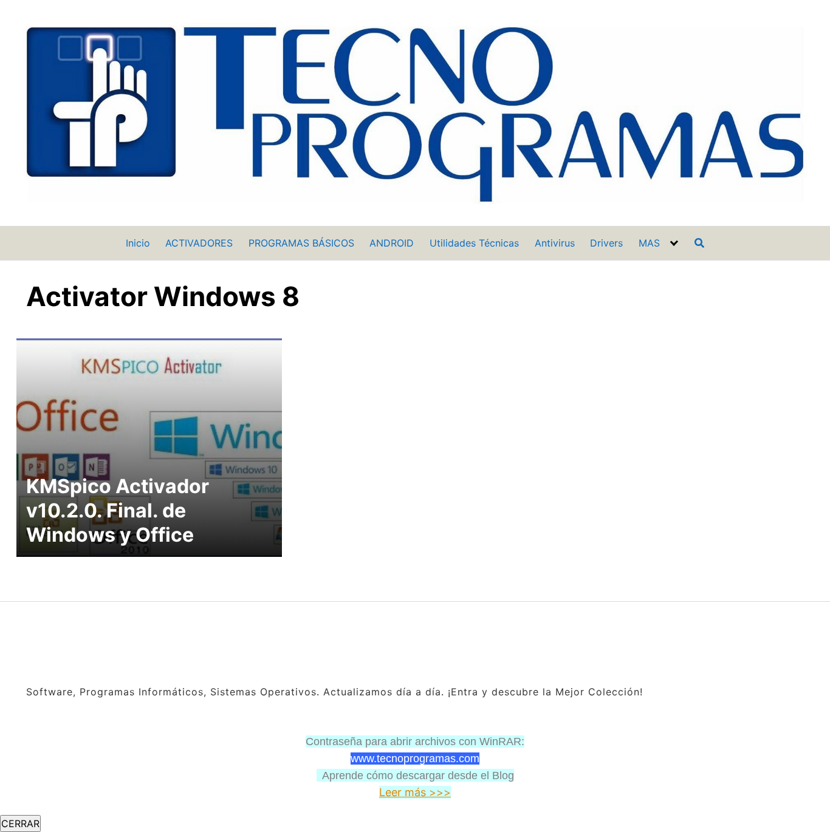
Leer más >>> (415, 792)
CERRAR (20, 823)
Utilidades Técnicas (474, 243)
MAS (649, 243)
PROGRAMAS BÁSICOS (301, 243)
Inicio (138, 243)
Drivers (606, 243)
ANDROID (391, 243)
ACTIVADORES (199, 243)
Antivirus (555, 243)
